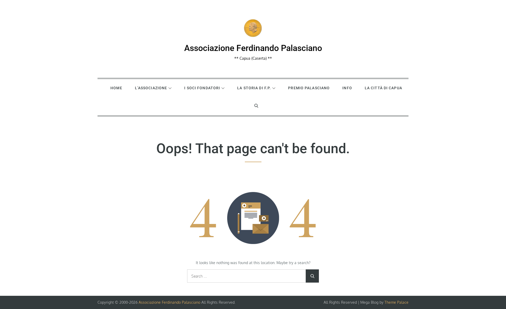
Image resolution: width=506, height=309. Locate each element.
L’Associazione (151, 88)
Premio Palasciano (309, 88)
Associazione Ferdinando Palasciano (253, 48)
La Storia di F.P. (254, 88)
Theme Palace (396, 302)
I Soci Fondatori (202, 88)
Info (347, 88)
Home (116, 88)
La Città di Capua (383, 88)
